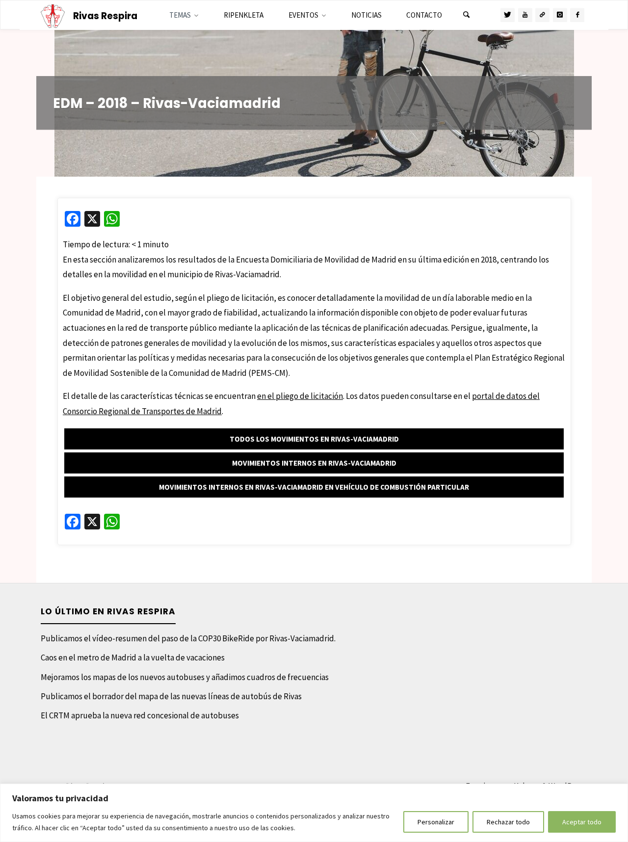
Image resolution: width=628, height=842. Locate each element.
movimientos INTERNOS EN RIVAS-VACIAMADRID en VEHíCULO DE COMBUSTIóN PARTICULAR (314, 487)
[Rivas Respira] (53, 15)
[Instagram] (560, 15)
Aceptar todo (582, 821)
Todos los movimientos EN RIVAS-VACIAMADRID (314, 439)
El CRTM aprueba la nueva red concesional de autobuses (140, 715)
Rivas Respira (105, 16)
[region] (314, 813)
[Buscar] (466, 15)
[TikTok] (542, 15)
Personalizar (436, 821)
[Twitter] (507, 15)
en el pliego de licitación (300, 396)
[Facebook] (577, 15)
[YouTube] (525, 15)
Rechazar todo (508, 821)
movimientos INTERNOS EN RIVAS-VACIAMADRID (314, 463)
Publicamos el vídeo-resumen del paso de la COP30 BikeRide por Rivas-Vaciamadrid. (188, 638)
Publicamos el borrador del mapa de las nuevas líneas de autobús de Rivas (171, 696)
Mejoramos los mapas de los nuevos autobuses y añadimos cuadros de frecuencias (185, 677)
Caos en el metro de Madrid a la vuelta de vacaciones (133, 657)
